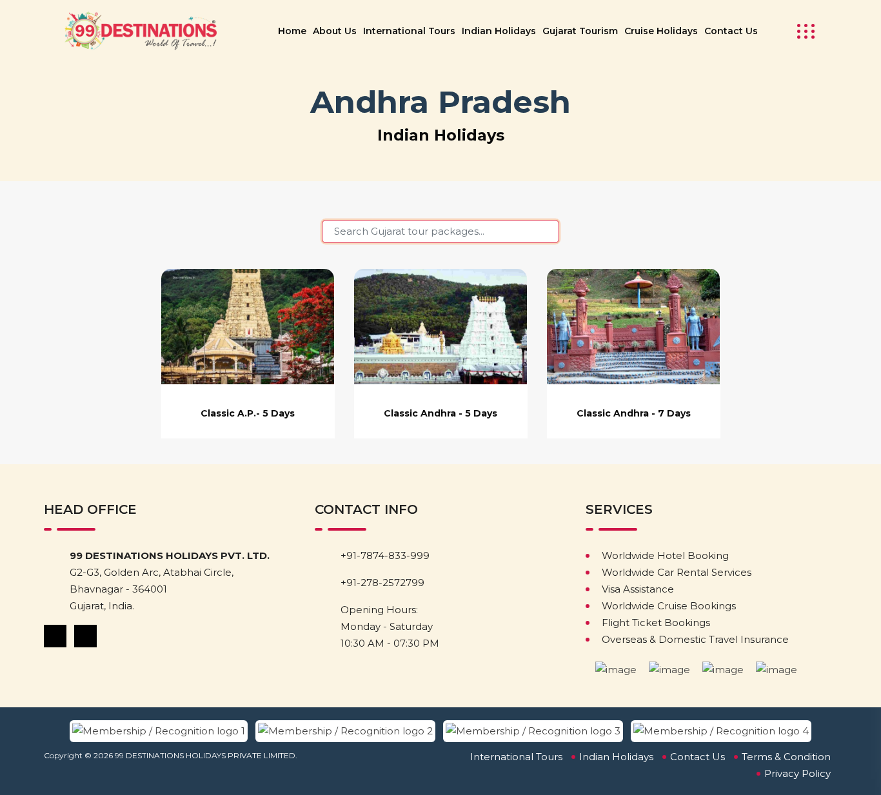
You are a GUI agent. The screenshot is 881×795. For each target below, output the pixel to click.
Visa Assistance (638, 589)
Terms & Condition (786, 757)
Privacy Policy (797, 773)
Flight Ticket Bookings (656, 622)
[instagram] (86, 635)
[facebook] (56, 635)
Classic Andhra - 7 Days (634, 413)
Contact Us (731, 31)
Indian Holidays (499, 31)
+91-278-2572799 (382, 582)
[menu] (802, 31)
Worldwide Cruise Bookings (669, 606)
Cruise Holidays (661, 31)
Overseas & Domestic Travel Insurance (695, 639)
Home (292, 31)
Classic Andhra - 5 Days (440, 413)
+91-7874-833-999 (385, 555)
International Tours (409, 31)
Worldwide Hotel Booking (665, 555)
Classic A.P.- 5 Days (248, 413)
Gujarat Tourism (580, 31)
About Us (335, 31)
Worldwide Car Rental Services (676, 572)
